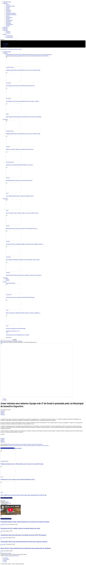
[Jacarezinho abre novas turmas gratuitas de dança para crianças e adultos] (13, 97)
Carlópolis (8, 10)
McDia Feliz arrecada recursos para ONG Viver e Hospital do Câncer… (22, 228)
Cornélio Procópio (10, 13)
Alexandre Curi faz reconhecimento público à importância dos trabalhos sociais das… (25, 244)
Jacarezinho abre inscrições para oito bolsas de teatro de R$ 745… (20, 85)
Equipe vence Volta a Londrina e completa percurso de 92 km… (20, 149)
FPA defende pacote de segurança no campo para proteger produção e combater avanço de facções (28, 445)
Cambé (7, 9)
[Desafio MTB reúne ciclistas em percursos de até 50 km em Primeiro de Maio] (13, 176)
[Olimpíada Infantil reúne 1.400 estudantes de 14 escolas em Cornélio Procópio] (13, 66)
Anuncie (5, 45)
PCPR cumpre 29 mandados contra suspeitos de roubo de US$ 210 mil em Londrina (25, 444)
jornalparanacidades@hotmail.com (11, 555)
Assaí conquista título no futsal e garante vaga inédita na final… (20, 195)
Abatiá (7, 4)
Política (5, 27)
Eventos (7, 225)
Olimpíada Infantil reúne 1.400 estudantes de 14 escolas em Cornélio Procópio (23, 70)
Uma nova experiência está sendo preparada (15, 328)
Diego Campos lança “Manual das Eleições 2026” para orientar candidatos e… (23, 312)
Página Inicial (7, 1)
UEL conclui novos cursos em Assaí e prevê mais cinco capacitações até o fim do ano (23, 495)
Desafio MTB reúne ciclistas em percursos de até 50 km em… (19, 180)
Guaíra (7, 16)
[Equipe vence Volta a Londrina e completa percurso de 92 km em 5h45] (13, 145)
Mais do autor (18, 448)
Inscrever (9, 503)
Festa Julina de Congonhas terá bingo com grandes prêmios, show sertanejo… (23, 259)
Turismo (5, 30)
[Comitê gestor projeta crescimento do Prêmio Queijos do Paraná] (13, 293)
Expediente (5, 43)
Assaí (7, 193)
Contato (5, 46)
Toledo (7, 25)
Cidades (5, 3)
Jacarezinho (9, 20)
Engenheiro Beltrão (11, 14)
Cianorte (8, 11)
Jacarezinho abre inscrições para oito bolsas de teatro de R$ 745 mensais (23, 535)
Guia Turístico (6, 44)
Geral (4, 34)
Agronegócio (9, 35)
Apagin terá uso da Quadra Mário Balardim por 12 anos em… (19, 164)
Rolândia (8, 23)
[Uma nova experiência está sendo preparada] (13, 324)
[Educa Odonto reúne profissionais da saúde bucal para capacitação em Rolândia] (13, 112)
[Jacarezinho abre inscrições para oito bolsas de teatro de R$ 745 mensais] (13, 81)
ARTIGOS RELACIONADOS (7, 448)
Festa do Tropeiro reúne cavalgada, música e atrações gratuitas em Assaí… (22, 212)
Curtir (4, 500)
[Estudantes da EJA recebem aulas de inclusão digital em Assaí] (8, 475)
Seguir (7, 501)
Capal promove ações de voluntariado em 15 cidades (17, 334)
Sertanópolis (9, 24)
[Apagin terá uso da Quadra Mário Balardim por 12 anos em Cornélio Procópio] (13, 160)
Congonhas (8, 256)
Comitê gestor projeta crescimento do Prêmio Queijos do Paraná (20, 297)
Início (2, 342)
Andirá (8, 7)
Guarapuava (9, 17)
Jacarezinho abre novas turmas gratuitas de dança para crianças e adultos (22, 101)
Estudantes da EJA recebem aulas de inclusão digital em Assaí (18, 479)
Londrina (8, 21)
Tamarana (8, 272)
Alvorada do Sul (10, 6)
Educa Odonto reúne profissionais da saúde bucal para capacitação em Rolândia (23, 116)
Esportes (5, 28)
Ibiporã (8, 18)
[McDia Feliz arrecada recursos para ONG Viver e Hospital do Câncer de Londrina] (13, 224)
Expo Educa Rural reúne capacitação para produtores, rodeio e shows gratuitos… (24, 275)
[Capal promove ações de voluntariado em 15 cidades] (12, 330)
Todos (7, 54)
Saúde (7, 114)
